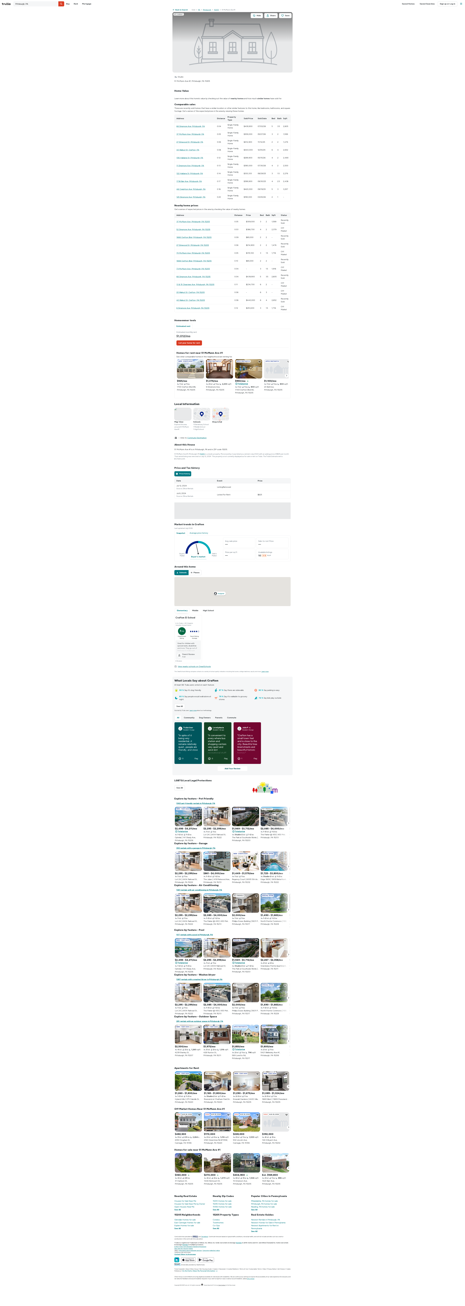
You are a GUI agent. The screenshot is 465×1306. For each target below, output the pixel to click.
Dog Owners (205, 717)
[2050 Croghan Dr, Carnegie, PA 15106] (188, 1122)
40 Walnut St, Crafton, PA (187, 150)
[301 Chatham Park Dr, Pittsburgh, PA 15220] (217, 1081)
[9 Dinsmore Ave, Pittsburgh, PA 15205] (219, 368)
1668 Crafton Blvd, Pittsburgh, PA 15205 (194, 261)
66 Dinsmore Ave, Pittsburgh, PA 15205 (193, 276)
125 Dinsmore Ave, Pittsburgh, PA (190, 197)
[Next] (287, 376)
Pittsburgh (207, 10)
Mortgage (86, 4)
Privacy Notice (271, 1269)
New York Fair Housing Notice (183, 1248)
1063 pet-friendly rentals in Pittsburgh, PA (195, 803)
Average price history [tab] (199, 533)
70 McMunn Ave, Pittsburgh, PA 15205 (193, 253)
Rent (76, 4)
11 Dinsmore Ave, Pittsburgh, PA (190, 165)
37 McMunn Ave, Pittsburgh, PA (190, 134)
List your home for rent (189, 343)
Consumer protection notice (211, 1250)
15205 (216, 10)
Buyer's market (198, 557)
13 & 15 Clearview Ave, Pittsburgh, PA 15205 (195, 284)
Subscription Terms (255, 1269)
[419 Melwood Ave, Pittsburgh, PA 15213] (217, 861)
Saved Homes (408, 4)
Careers (215, 1269)
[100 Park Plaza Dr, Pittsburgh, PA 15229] (274, 903)
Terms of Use (244, 1269)
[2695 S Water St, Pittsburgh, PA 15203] (245, 816)
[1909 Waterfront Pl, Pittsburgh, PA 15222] (274, 861)
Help (264, 1269)
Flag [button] (196, 759)
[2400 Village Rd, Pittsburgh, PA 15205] (246, 1081)
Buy (68, 4)
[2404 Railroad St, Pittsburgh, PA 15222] (217, 816)
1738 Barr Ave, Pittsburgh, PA (189, 181)
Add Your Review (232, 768)
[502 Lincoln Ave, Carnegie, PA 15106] (246, 1122)
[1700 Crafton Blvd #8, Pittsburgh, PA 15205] (190, 368)
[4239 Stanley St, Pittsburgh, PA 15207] (188, 1034)
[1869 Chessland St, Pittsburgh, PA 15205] (275, 1081)
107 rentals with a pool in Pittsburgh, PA (194, 935)
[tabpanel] (232, 363)
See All (180, 706)
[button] (61, 3)
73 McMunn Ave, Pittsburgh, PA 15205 (193, 269)
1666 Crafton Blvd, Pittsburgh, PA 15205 (194, 237)
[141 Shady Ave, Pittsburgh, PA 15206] (188, 816)
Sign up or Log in (447, 4)
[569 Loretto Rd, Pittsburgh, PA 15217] (245, 1034)
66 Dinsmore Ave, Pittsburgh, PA (190, 126)
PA (199, 10)
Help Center (221, 1285)
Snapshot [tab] (180, 533)
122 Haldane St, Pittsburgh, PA (189, 173)
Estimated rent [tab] (183, 326)
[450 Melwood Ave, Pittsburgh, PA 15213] (274, 816)
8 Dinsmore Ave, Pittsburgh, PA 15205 (192, 308)
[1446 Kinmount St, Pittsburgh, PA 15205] (217, 1162)
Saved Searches (427, 4)
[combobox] (38, 3)
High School (208, 610)
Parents (218, 717)
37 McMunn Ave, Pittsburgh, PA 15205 (193, 221)
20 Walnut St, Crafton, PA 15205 (190, 292)
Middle (195, 610)
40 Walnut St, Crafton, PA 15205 (190, 300)
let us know (250, 1279)
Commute (231, 717)
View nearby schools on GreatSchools (194, 666)
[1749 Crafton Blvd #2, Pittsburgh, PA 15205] (248, 368)
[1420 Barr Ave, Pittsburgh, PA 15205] (275, 1162)
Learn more (265, 671)
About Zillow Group (192, 1269)
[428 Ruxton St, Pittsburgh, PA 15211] (217, 1034)
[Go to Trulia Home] (7, 3)
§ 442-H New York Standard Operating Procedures (190, 1246)
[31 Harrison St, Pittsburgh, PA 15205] (188, 1162)
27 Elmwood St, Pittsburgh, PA (189, 142)
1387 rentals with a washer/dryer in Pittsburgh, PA (199, 979)
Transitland (204, 1236)
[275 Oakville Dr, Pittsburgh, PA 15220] (188, 1081)
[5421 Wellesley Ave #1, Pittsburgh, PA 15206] (274, 1034)
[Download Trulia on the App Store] (188, 1259)
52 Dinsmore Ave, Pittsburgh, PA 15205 (193, 229)
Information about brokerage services (190, 1250)
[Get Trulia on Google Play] (206, 1259)
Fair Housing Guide (206, 1269)
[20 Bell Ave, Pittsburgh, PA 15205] (277, 368)
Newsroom (222, 1269)
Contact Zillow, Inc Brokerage (185, 1254)
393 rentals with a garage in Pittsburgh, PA (195, 848)
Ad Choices (281, 1269)
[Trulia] (176, 1259)
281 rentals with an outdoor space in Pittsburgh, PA (199, 1021)
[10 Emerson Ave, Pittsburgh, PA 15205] (246, 1162)
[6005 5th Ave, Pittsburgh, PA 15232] (245, 861)
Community (189, 717)
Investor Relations (232, 1269)
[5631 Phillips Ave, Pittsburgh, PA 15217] (245, 903)
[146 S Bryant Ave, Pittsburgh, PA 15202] (275, 1122)
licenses (239, 1243)
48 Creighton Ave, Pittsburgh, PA (190, 189)
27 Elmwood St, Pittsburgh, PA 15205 (192, 245)
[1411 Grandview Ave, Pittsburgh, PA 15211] (274, 947)
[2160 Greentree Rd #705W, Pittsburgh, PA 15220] (217, 1122)
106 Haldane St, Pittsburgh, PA (189, 158)
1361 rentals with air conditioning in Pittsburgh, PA (199, 890)
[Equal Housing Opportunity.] (202, 1285)
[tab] (182, 473)
